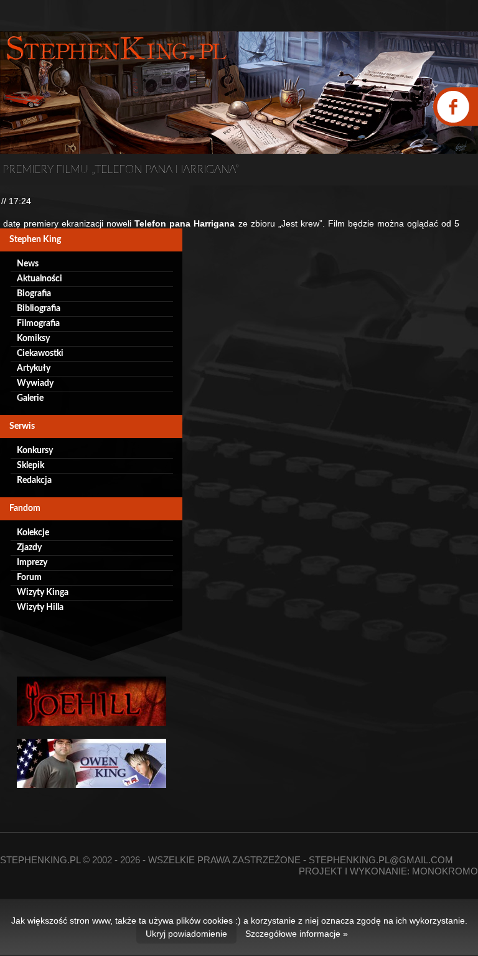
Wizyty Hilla (40, 607)
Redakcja (34, 480)
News (28, 264)
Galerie (30, 398)
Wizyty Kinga (42, 592)
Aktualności (39, 278)
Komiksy (33, 338)
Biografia (34, 293)
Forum (29, 577)
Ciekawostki (40, 353)
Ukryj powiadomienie (186, 934)
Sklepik (30, 465)
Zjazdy (29, 547)
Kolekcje (33, 532)
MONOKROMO (445, 871)
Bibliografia (38, 308)
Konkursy (35, 450)
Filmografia (38, 323)
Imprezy (32, 562)
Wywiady (35, 383)
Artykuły (33, 368)
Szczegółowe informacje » (296, 934)
